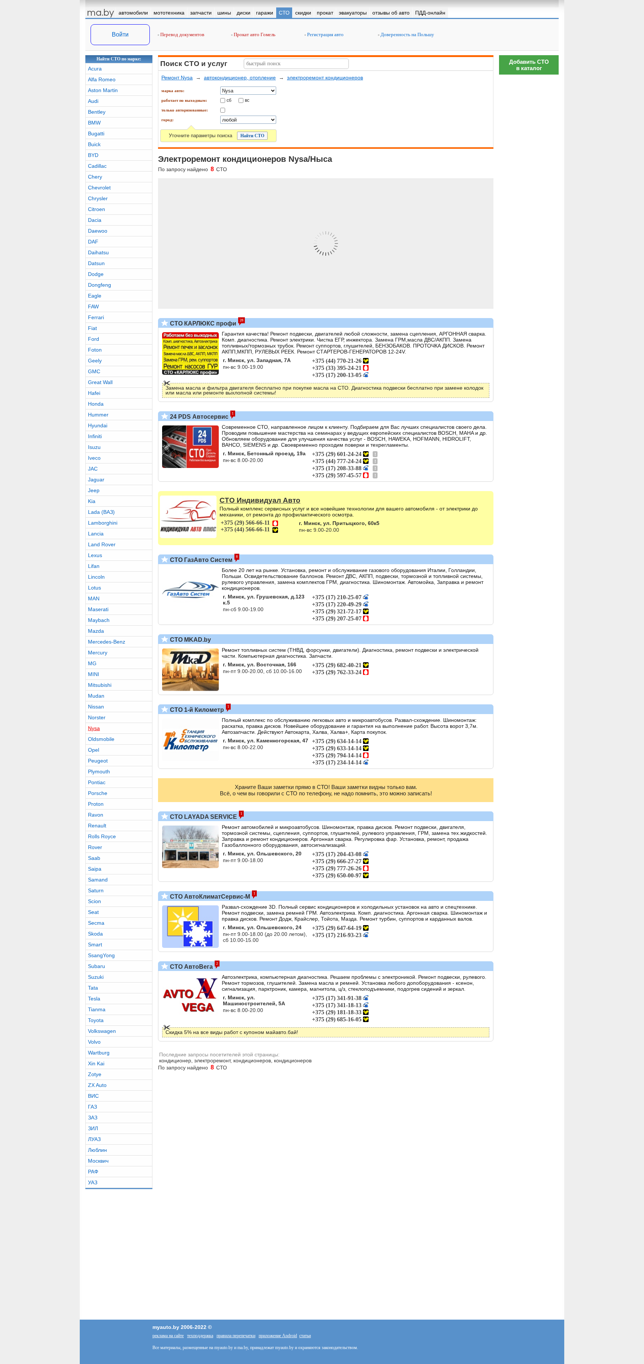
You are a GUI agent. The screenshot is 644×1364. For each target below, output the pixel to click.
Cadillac (97, 166)
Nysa (94, 728)
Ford (93, 339)
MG (92, 663)
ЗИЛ (93, 1128)
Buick (94, 144)
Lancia (96, 534)
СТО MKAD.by (189, 640)
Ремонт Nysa (177, 78)
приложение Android (278, 1335)
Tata (93, 988)
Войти (120, 34)
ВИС (93, 1096)
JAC (93, 469)
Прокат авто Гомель (254, 34)
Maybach (99, 620)
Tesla (94, 999)
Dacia (94, 220)
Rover (95, 847)
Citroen (96, 209)
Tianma (96, 1009)
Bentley (96, 112)
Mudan (96, 696)
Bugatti (96, 133)
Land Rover (102, 544)
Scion (94, 901)
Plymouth (99, 771)
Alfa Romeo (102, 79)
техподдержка (200, 1335)
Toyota (96, 1020)
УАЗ (92, 1182)
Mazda (96, 631)
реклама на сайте (168, 1335)
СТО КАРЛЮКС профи (202, 323)
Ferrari (96, 317)
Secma (96, 923)
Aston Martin (103, 90)
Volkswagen (102, 1031)
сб (229, 100)
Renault (97, 826)
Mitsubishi (99, 685)
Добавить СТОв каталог (529, 65)
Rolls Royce (102, 836)
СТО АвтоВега (190, 967)
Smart (95, 944)
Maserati (98, 609)
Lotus (94, 588)
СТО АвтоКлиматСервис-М (209, 896)
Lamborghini (102, 523)
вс (247, 100)
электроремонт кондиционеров (325, 78)
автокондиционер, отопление (240, 78)
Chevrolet (99, 188)
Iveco (94, 458)
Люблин (97, 1150)
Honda (96, 404)
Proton (96, 804)
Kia (91, 501)
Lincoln (96, 577)
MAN (94, 598)
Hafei (94, 393)
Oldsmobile (101, 739)
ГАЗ (92, 1107)
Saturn (96, 890)
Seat (93, 912)
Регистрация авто (325, 34)
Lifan (94, 566)
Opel (93, 750)
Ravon (95, 815)
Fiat (92, 328)
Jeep (94, 490)
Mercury (97, 653)
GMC (94, 371)
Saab (94, 858)
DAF (93, 242)
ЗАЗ (92, 1118)
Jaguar (96, 480)
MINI (93, 674)
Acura (95, 69)
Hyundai (97, 425)
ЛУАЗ (94, 1139)
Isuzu (94, 447)
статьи (305, 1335)
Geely (95, 361)
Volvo (94, 1042)
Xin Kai (96, 1063)
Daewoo (97, 231)
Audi (93, 101)
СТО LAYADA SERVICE (202, 817)
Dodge (96, 274)
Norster (96, 717)
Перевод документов (181, 34)
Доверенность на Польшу (406, 34)
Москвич (98, 1161)
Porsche (97, 793)
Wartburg (99, 1053)
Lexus (95, 555)
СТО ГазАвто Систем (200, 560)
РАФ (93, 1172)
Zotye (94, 1074)
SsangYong (101, 955)
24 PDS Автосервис (198, 417)
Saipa (94, 869)
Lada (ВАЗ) (101, 512)
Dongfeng (99, 285)
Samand (98, 880)
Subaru (96, 966)
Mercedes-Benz (106, 642)
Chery (95, 177)
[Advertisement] (529, 1046)
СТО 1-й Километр (196, 710)
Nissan (96, 707)
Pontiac (96, 782)
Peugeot (98, 761)
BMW (94, 123)
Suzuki (96, 977)
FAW (93, 306)
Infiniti (95, 436)
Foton (95, 350)
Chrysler (98, 198)
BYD (93, 155)
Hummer (98, 415)
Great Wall (100, 382)
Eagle (94, 296)
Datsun (96, 263)
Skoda (95, 934)
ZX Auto (97, 1085)
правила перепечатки (236, 1335)
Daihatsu (98, 252)
